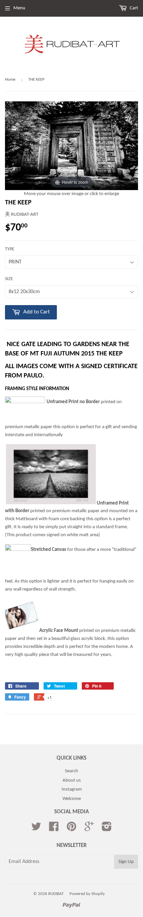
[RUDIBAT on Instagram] (107, 829)
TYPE (9, 249)
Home (10, 79)
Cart (133, 8)
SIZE (9, 278)
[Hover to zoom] (71, 145)
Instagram (72, 789)
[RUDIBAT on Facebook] (54, 829)
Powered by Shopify (87, 894)
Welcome (72, 798)
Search (71, 771)
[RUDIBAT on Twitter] (36, 829)
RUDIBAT (56, 894)
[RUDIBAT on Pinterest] (71, 829)
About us (72, 780)
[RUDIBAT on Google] (89, 829)
